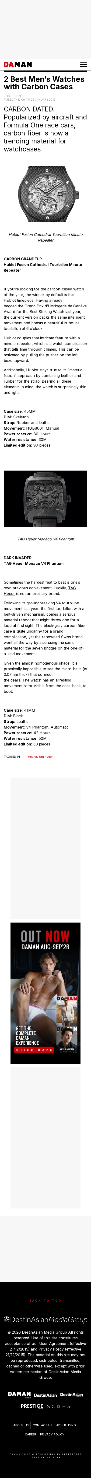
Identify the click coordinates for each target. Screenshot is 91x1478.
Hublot (10, 300)
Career (30, 1434)
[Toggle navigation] (83, 64)
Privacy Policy (52, 1434)
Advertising (66, 1425)
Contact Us (42, 1425)
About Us (21, 1425)
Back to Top (45, 1300)
